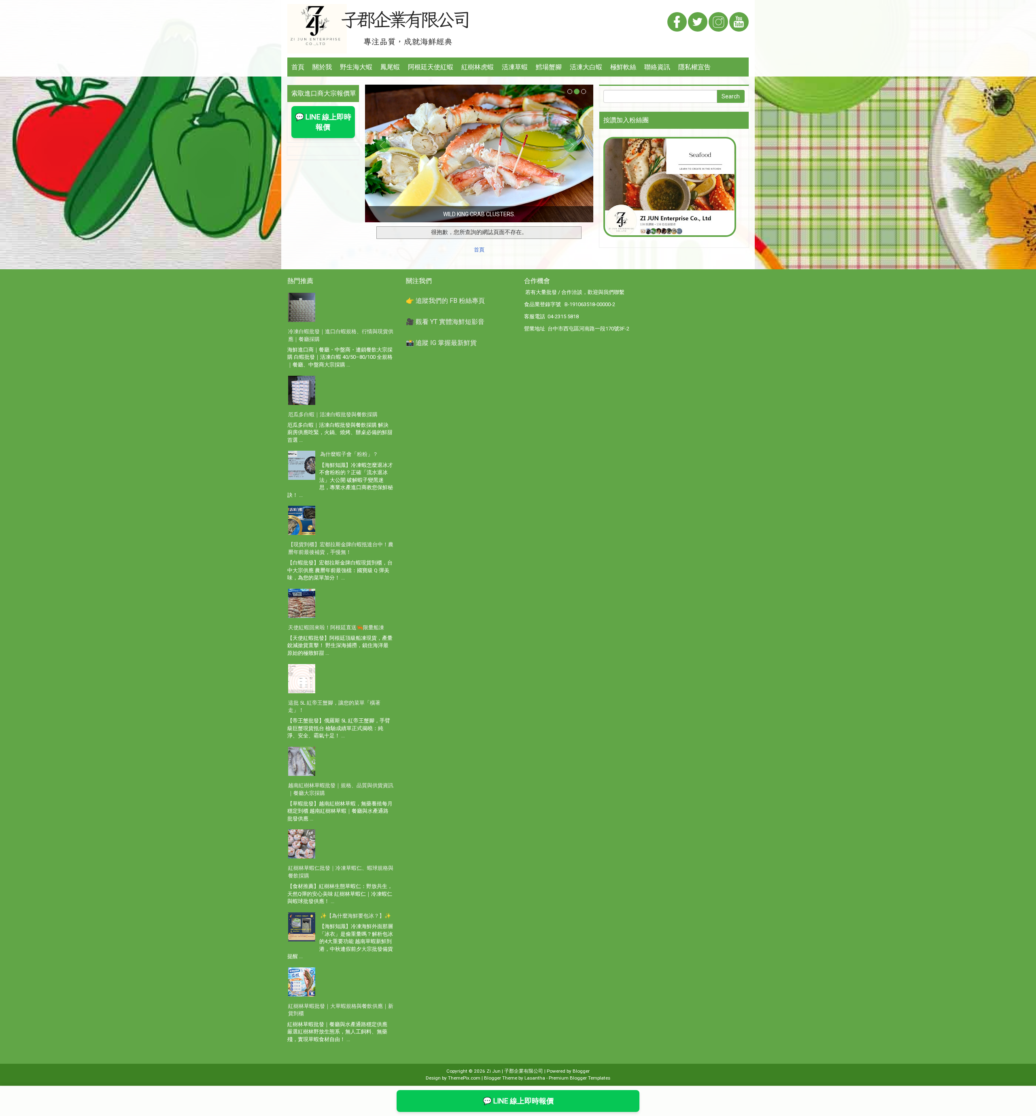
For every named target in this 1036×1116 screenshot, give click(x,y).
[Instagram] (718, 22)
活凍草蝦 (515, 67)
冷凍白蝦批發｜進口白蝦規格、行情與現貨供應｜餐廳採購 (340, 335)
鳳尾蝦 (390, 67)
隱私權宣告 (694, 67)
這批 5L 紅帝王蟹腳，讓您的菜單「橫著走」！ (334, 706)
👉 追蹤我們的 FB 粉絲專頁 (445, 301)
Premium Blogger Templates (579, 1078)
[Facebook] (677, 22)
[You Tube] (739, 22)
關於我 (322, 67)
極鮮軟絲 (623, 67)
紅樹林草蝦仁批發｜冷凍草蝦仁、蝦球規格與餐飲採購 (340, 872)
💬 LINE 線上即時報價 (323, 122)
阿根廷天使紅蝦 (430, 67)
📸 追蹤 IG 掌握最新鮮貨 (441, 343)
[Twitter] (697, 22)
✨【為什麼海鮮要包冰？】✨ (355, 916)
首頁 (297, 67)
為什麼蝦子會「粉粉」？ (349, 454)
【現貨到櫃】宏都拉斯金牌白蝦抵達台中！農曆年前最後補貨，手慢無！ (340, 548)
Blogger (581, 1071)
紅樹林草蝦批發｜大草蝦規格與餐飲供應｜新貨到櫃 (340, 1010)
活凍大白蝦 (586, 67)
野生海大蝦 (356, 67)
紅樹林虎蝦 (477, 67)
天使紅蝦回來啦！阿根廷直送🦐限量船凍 (336, 627)
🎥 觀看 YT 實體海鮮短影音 (445, 322)
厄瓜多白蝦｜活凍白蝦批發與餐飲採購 (333, 414)
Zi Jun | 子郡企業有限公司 (514, 1071)
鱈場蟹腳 (549, 67)
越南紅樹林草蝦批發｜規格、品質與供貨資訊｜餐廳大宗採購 (340, 789)
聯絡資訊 (657, 67)
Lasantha (534, 1078)
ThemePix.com (464, 1078)
